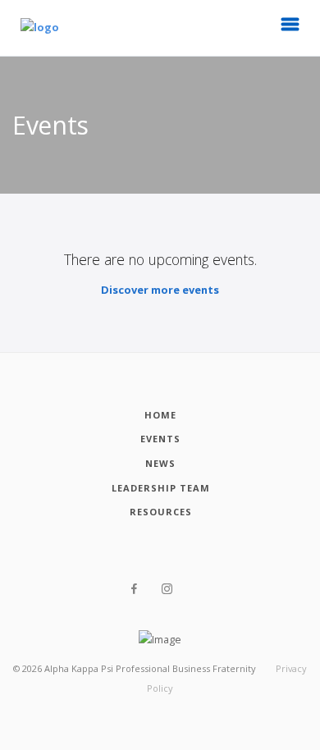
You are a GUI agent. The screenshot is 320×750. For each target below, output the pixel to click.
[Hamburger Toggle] (290, 28)
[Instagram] (167, 589)
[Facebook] (134, 589)
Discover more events (160, 289)
